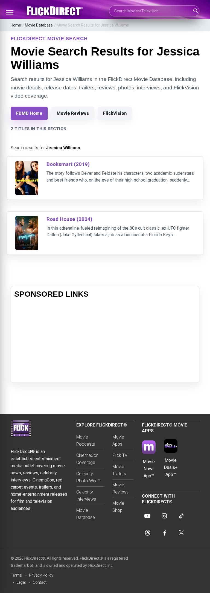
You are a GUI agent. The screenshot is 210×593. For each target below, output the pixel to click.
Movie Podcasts (85, 440)
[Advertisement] (105, 341)
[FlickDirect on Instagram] (164, 515)
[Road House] (26, 219)
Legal (21, 582)
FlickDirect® (91, 558)
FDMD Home (29, 113)
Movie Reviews (73, 113)
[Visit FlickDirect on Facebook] (164, 532)
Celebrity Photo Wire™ (88, 477)
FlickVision (115, 113)
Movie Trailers (119, 470)
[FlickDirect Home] (56, 11)
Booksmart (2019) (68, 164)
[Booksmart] (26, 164)
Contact (39, 582)
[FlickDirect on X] (181, 532)
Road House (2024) (69, 219)
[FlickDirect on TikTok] (181, 515)
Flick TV (119, 455)
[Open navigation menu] (9, 12)
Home (16, 25)
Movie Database (39, 25)
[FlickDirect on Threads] (147, 532)
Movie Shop (118, 507)
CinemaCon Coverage (87, 459)
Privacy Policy (41, 575)
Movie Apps (118, 440)
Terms (16, 575)
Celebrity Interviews (86, 495)
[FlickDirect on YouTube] (147, 515)
